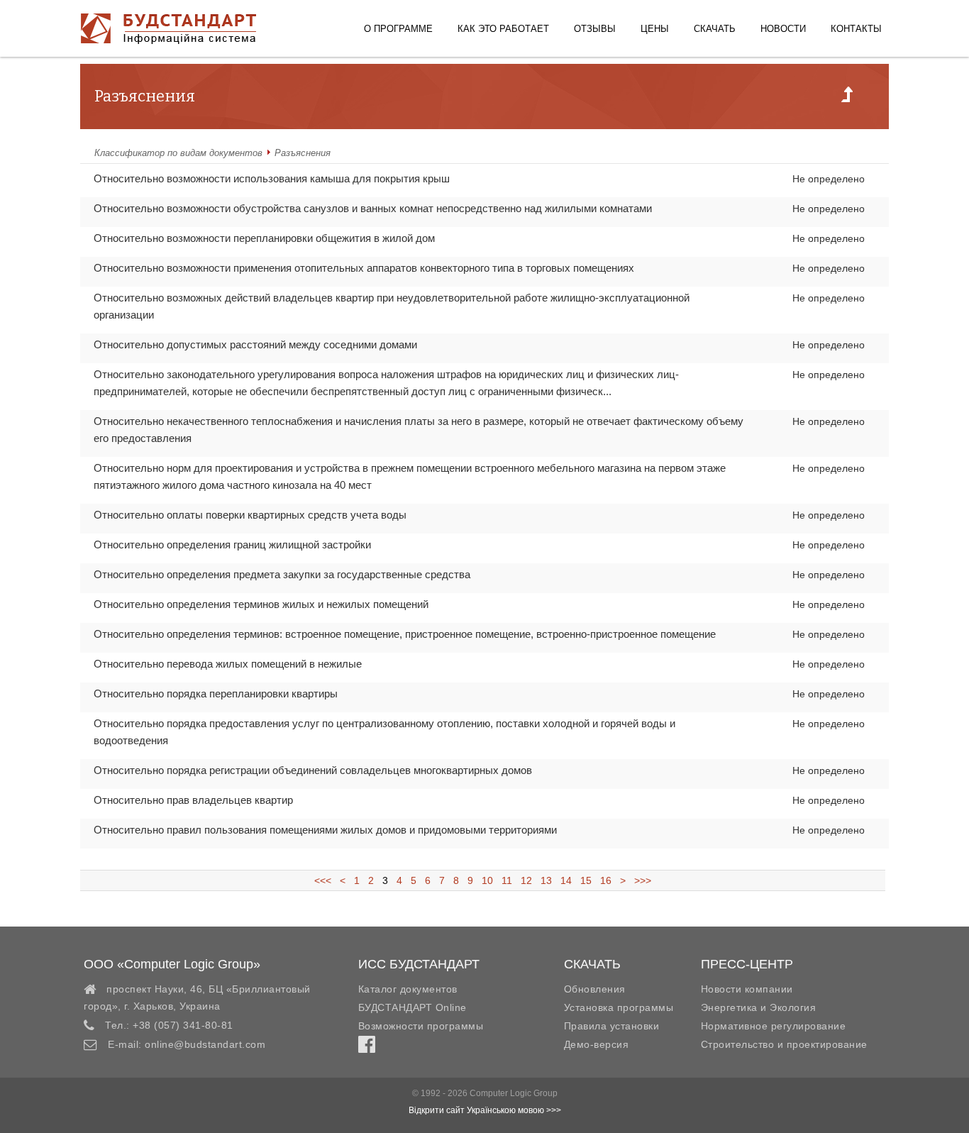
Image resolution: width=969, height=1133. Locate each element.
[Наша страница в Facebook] (366, 1048)
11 (507, 880)
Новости (783, 28)
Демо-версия (596, 1044)
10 (487, 880)
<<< (327, 880)
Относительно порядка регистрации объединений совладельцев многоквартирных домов (313, 770)
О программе (398, 28)
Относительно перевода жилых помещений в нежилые (228, 664)
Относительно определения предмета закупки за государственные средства (282, 574)
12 (526, 880)
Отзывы (595, 28)
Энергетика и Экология (758, 1007)
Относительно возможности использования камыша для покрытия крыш (272, 178)
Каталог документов (408, 989)
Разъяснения (303, 153)
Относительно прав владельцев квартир (193, 800)
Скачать (715, 28)
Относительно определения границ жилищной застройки (232, 544)
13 (546, 880)
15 (585, 880)
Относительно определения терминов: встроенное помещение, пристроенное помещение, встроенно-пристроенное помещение (405, 634)
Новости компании (747, 989)
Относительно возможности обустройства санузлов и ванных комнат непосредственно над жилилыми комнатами (373, 208)
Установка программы (619, 1007)
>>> (640, 880)
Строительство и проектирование (784, 1044)
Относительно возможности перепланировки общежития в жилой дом (264, 238)
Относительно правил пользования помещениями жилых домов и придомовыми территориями (325, 830)
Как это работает (503, 28)
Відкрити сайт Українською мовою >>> (485, 1110)
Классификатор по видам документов (178, 153)
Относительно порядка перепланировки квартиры (216, 693)
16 (605, 880)
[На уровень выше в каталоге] (847, 98)
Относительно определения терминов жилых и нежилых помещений (261, 604)
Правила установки (612, 1026)
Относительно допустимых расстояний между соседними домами (255, 344)
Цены (655, 28)
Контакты (856, 28)
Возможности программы (421, 1026)
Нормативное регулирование (773, 1026)
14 (566, 880)
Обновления (595, 989)
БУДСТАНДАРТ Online (412, 1007)
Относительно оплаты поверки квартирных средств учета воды (250, 515)
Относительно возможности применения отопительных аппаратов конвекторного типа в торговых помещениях (364, 268)
